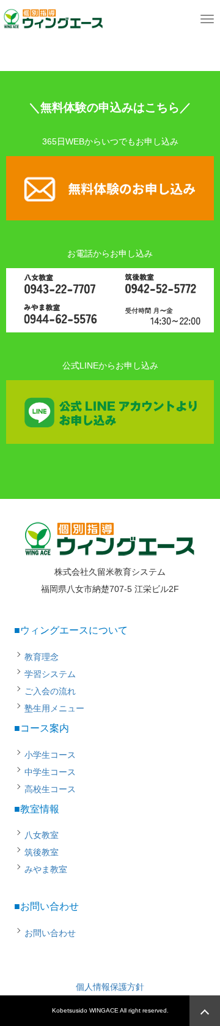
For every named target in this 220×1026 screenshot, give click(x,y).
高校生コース (50, 789)
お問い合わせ (50, 933)
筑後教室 (41, 852)
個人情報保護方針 (110, 987)
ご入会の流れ (50, 691)
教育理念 (41, 657)
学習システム (50, 674)
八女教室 (41, 835)
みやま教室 (45, 869)
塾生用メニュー (54, 708)
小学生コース (50, 755)
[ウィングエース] (53, 17)
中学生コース (50, 772)
